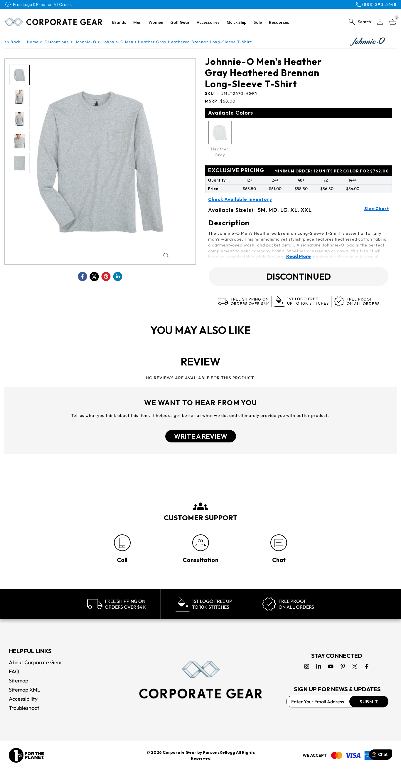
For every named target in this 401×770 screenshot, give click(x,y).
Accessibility (23, 698)
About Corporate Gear (36, 662)
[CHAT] (278, 542)
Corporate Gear (179, 752)
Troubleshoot (24, 707)
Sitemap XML (24, 689)
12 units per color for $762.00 (331, 171)
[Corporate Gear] (200, 679)
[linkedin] (117, 276)
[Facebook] (367, 666)
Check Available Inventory (240, 199)
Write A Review (200, 436)
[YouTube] (330, 666)
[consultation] (200, 542)
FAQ (14, 671)
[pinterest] (106, 276)
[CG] (53, 22)
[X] (355, 666)
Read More (298, 256)
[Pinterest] (343, 666)
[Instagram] (306, 666)
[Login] (380, 22)
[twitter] (94, 276)
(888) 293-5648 (379, 4)
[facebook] (82, 276)
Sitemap (18, 680)
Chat (279, 559)
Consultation (200, 559)
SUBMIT (369, 701)
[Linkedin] (318, 666)
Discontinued (298, 276)
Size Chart (376, 208)
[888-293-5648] (122, 542)
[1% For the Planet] (26, 755)
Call (122, 559)
